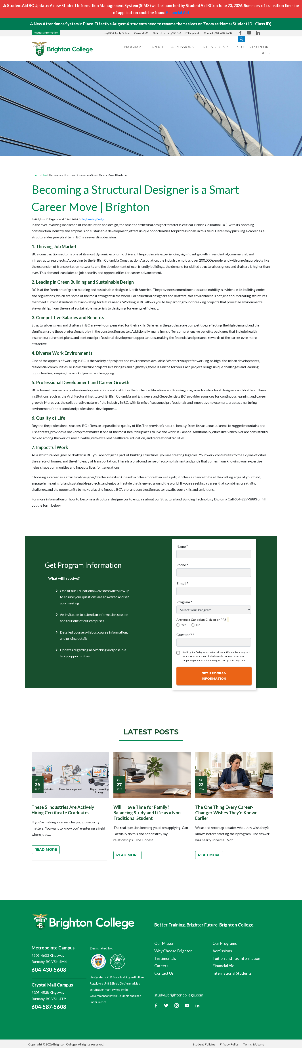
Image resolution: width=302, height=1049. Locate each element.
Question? (185, 634)
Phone (182, 565)
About (157, 47)
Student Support (253, 47)
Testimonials (165, 958)
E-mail (182, 583)
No (198, 625)
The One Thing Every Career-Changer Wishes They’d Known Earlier (226, 812)
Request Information (46, 32)
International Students (232, 973)
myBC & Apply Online (117, 33)
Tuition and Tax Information (236, 958)
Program (184, 602)
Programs (133, 47)
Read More (45, 849)
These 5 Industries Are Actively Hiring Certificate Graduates (63, 809)
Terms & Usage (253, 1044)
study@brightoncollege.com (178, 994)
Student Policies (204, 1044)
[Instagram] (176, 1005)
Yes (183, 625)
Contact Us (164, 973)
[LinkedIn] (197, 1005)
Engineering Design (93, 219)
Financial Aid (177, 12)
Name (182, 546)
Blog (265, 53)
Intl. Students (215, 47)
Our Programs (224, 943)
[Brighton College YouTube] (249, 32)
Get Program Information (214, 676)
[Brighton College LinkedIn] (258, 32)
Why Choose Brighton (173, 950)
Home (35, 175)
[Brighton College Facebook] (240, 32)
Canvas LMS (141, 33)
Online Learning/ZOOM (167, 33)
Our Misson (164, 943)
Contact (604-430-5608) (218, 33)
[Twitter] (166, 1005)
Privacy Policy (229, 1044)
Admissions (182, 47)
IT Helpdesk (192, 33)
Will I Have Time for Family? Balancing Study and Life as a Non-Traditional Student (147, 812)
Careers (161, 965)
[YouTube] (187, 1005)
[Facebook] (156, 1005)
